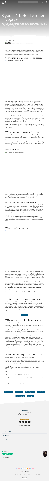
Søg (21, 2)
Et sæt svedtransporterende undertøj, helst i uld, (14, 205)
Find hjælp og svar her (24, 418)
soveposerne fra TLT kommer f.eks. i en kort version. (15, 338)
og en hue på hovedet (9, 209)
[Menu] (45, 2)
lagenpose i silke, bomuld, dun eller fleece (19, 302)
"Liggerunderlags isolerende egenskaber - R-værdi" (34, 292)
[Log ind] (39, 2)
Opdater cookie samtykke (24, 425)
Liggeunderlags (7, 281)
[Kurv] (42, 2)
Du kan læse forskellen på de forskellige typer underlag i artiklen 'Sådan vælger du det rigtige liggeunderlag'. (23, 288)
